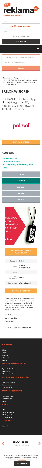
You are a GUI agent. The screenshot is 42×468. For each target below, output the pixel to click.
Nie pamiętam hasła (21, 36)
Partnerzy (5, 355)
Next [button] (39, 443)
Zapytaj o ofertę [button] (21, 142)
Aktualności (5, 358)
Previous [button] (3, 443)
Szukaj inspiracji (7, 387)
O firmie (21, 174)
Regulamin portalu (8, 412)
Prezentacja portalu (8, 396)
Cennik (4, 401)
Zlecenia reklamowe (8, 382)
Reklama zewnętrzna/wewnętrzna (18, 165)
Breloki (21, 261)
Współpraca (6, 371)
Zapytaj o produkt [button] (21, 291)
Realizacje (21, 181)
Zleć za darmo (6, 385)
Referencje (21, 187)
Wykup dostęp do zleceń (10, 369)
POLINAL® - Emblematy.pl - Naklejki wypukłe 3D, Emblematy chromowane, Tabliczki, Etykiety (20, 81)
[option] (21, 443)
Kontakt (21, 200)
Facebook (5, 426)
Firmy (16, 78)
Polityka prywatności (8, 415)
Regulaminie (22, 460)
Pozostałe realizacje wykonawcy (21, 252)
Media (5, 168)
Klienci (21, 193)
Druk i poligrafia (10, 158)
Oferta (4, 353)
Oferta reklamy (7, 399)
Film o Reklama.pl (7, 417)
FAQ (3, 410)
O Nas (4, 350)
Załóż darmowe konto (21, 26)
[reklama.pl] (21, 9)
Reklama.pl (6, 78)
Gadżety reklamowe (11, 161)
